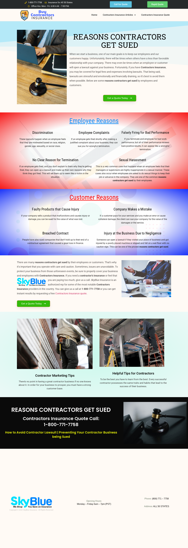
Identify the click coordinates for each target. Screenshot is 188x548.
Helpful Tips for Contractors (133, 373)
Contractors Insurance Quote (155, 15)
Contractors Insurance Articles (118, 15)
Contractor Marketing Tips (54, 376)
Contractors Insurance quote (71, 293)
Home (94, 15)
